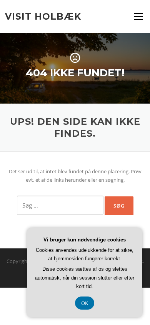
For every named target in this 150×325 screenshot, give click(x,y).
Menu (138, 16)
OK (84, 303)
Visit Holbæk (43, 16)
